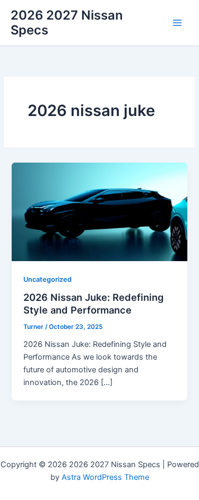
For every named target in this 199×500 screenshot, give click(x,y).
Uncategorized (47, 279)
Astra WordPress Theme (105, 477)
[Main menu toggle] (177, 23)
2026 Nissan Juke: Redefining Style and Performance (93, 303)
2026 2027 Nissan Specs (67, 22)
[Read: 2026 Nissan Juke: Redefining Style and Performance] (99, 211)
